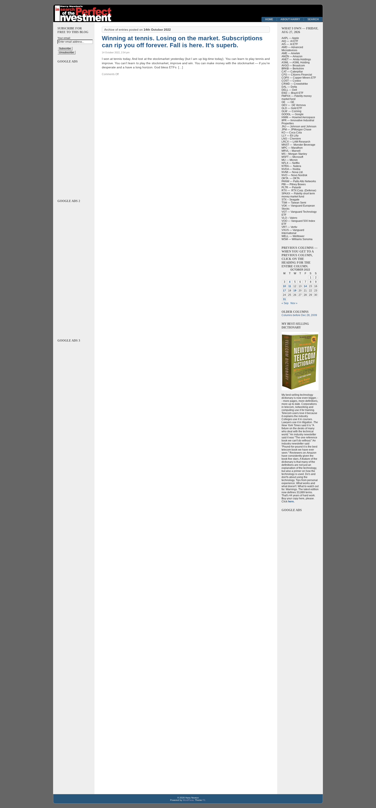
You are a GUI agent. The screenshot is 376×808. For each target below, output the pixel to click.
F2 (204, 800)
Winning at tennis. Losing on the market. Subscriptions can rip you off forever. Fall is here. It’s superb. (182, 42)
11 (289, 286)
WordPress (188, 800)
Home (269, 19)
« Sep (285, 303)
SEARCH (313, 19)
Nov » (293, 303)
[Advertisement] (73, 128)
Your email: (64, 38)
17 (284, 290)
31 (284, 299)
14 (305, 286)
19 (294, 290)
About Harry (290, 19)
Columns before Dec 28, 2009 (299, 315)
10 (284, 286)
